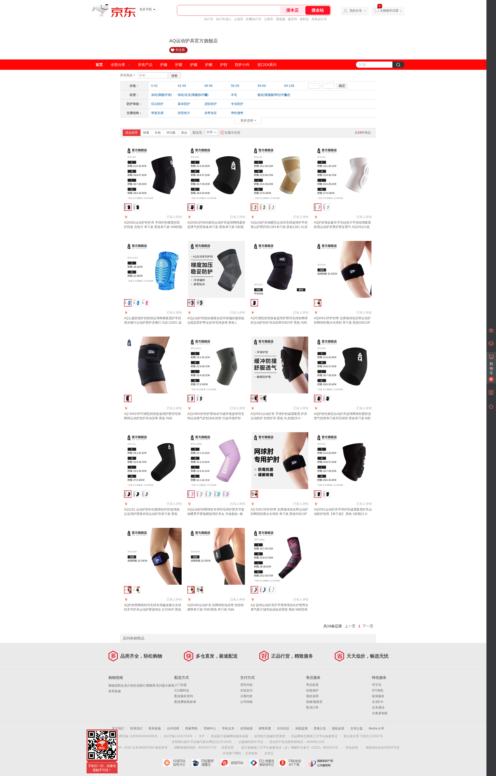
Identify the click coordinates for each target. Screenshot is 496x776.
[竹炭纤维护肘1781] (200, 398)
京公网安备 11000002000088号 (135, 736)
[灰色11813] (145, 494)
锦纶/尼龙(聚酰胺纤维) (189, 95)
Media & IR (376, 728)
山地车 (238, 19)
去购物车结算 (389, 10)
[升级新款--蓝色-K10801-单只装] (208, 494)
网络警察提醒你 (204, 763)
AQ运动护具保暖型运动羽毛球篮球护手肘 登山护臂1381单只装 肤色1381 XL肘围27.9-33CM (279, 227)
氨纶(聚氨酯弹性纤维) (269, 95)
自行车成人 (223, 19)
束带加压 (210, 113)
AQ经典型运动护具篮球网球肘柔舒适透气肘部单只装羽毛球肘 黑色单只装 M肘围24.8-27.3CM (342, 418)
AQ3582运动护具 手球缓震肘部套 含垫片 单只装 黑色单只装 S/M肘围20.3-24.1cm (153, 227)
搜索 (174, 76)
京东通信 (378, 707)
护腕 (208, 65)
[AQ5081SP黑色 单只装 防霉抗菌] (136, 590)
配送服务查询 (183, 696)
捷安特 (292, 19)
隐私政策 (338, 728)
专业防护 (237, 104)
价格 (158, 132)
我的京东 (356, 10)
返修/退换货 (314, 702)
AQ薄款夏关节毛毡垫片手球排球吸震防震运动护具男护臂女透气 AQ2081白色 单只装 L (342, 227)
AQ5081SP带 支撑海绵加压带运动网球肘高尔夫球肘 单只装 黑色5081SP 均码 (342, 322)
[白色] (272, 590)
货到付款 (246, 685)
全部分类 (118, 65)
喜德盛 (280, 19)
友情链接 (246, 728)
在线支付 (246, 690)
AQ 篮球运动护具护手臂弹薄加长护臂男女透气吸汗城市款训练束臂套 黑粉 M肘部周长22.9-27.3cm (279, 609)
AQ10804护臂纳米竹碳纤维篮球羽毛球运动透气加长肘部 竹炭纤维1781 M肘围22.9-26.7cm (215, 418)
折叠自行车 (253, 19)
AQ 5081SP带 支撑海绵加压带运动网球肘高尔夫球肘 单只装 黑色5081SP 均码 (279, 514)
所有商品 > (127, 75)
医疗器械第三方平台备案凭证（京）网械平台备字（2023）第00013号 (289, 747)
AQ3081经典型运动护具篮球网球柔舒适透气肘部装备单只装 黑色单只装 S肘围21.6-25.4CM (216, 227)
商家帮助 (191, 728)
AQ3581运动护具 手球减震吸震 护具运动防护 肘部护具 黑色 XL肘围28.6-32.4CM (279, 418)
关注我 (180, 50)
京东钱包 (251, 753)
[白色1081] (272, 207)
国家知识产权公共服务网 (320, 763)
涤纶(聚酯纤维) (161, 95)
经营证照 (227, 747)
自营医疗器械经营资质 (269, 736)
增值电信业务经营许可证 (383, 747)
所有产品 (145, 65)
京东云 (269, 753)
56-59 (235, 86)
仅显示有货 (232, 132)
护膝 (163, 65)
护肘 (223, 65)
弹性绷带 (237, 113)
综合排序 (131, 132)
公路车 (268, 19)
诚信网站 (233, 763)
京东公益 (356, 728)
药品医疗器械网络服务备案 (229, 736)
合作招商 (173, 728)
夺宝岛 (376, 685)
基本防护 (184, 104)
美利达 (304, 19)
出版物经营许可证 (250, 742)
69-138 (289, 86)
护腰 (193, 65)
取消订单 (312, 707)
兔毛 (287, 95)
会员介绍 (127, 685)
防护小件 (242, 65)
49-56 (208, 86)
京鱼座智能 (380, 713)
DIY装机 (377, 690)
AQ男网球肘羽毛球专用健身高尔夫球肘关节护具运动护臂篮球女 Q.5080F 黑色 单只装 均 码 (152, 609)
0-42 (154, 86)
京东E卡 (377, 702)
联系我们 (136, 728)
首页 (99, 65)
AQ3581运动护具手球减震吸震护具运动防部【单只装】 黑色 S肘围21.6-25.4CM (343, 514)
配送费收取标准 (185, 702)
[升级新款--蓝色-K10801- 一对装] (217, 494)
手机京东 (228, 728)
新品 (184, 132)
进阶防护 (210, 104)
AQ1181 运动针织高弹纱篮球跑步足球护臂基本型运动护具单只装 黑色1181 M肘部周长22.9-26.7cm (152, 514)
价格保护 (312, 690)
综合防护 (157, 104)
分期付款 (246, 696)
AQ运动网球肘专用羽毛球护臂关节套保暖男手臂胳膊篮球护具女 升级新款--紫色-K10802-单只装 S (215, 514)
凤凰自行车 (319, 19)
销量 (146, 132)
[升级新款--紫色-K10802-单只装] (200, 494)
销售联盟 (265, 728)
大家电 (169, 685)
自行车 (208, 19)
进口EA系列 (266, 65)
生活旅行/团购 (143, 685)
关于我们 (118, 728)
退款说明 (312, 696)
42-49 (182, 86)
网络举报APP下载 (291, 763)
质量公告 (320, 728)
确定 (342, 86)
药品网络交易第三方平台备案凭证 (314, 736)
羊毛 (234, 95)
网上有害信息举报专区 (262, 763)
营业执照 (352, 747)
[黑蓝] (263, 590)
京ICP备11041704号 (178, 736)
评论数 (171, 132)
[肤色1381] (263, 207)
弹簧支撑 (157, 113)
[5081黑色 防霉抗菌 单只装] (200, 590)
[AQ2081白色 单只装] (326, 207)
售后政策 (312, 685)
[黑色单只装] (136, 207)
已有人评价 (174, 217)
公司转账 (246, 702)
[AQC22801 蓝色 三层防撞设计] (136, 303)
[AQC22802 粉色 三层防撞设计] (145, 303)
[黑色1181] (136, 494)
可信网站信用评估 (175, 763)
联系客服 (115, 691)
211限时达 (181, 690)
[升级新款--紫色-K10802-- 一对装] (226, 494)
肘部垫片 (184, 113)
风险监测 (301, 728)
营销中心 (210, 728)
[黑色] (200, 303)
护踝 (178, 65)
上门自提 (180, 685)
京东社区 (283, 728)
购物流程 (115, 685)
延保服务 (378, 696)
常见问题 (159, 685)
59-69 (262, 86)
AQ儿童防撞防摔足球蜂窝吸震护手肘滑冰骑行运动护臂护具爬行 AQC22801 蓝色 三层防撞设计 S (153, 322)
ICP (201, 736)
